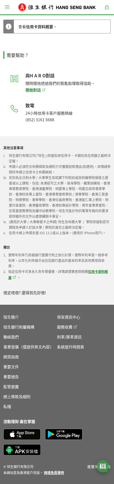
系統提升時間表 (70, 346)
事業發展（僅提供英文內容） (28, 346)
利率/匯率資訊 (69, 337)
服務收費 (64, 327)
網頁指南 (11, 356)
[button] (7, 7)
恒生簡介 (11, 317)
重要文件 (11, 366)
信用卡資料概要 (39, 26)
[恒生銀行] (57, 7)
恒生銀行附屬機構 (18, 327)
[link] (54, 472)
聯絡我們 (11, 337)
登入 (107, 10)
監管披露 (11, 386)
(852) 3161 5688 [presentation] (39, 119)
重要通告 (11, 376)
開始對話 (33, 90)
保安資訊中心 (68, 317)
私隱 (7, 406)
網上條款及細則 (16, 396)
